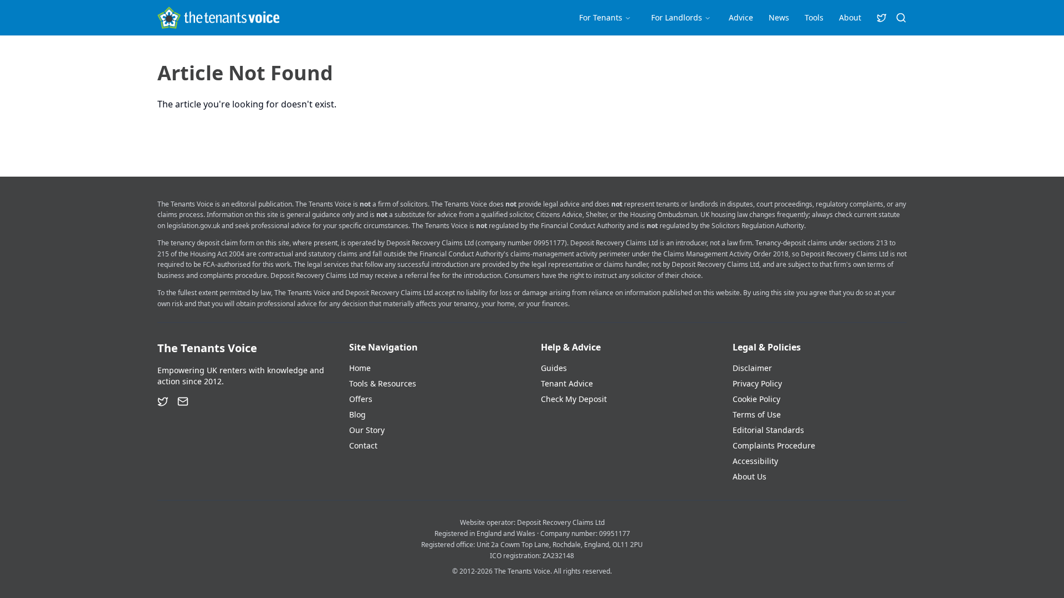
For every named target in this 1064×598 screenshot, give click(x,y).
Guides (554, 368)
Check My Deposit (574, 399)
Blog (357, 414)
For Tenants (600, 17)
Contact (363, 445)
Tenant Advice (567, 383)
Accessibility (755, 461)
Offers (360, 399)
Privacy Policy (757, 383)
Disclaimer (752, 368)
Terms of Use (757, 414)
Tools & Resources (382, 383)
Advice (741, 17)
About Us (749, 476)
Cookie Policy (756, 399)
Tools (814, 17)
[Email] (182, 401)
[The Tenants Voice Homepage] (218, 18)
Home (360, 368)
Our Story (367, 430)
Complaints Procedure (774, 445)
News (779, 17)
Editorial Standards (768, 430)
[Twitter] (162, 401)
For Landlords (676, 17)
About (850, 17)
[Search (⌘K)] (901, 17)
